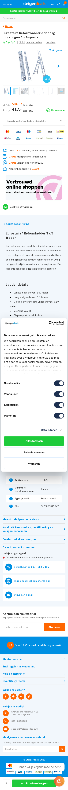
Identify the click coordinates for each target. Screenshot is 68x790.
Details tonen (49, 429)
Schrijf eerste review (30, 42)
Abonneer (54, 627)
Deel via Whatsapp (21, 206)
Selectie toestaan (34, 452)
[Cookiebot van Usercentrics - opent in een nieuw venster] (49, 323)
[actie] (34, 189)
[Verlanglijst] (58, 4)
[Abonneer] (62, 749)
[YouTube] (21, 696)
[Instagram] (13, 696)
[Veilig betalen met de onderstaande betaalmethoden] (8, 132)
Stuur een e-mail (23, 594)
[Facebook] (6, 696)
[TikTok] (29, 696)
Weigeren (34, 463)
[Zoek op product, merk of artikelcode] (63, 18)
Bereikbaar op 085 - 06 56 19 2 (32, 566)
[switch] (59, 394)
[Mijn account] (52, 4)
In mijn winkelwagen (34, 783)
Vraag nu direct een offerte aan (32, 580)
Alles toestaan (34, 440)
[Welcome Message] (59, 781)
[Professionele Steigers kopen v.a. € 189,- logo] (34, 4)
